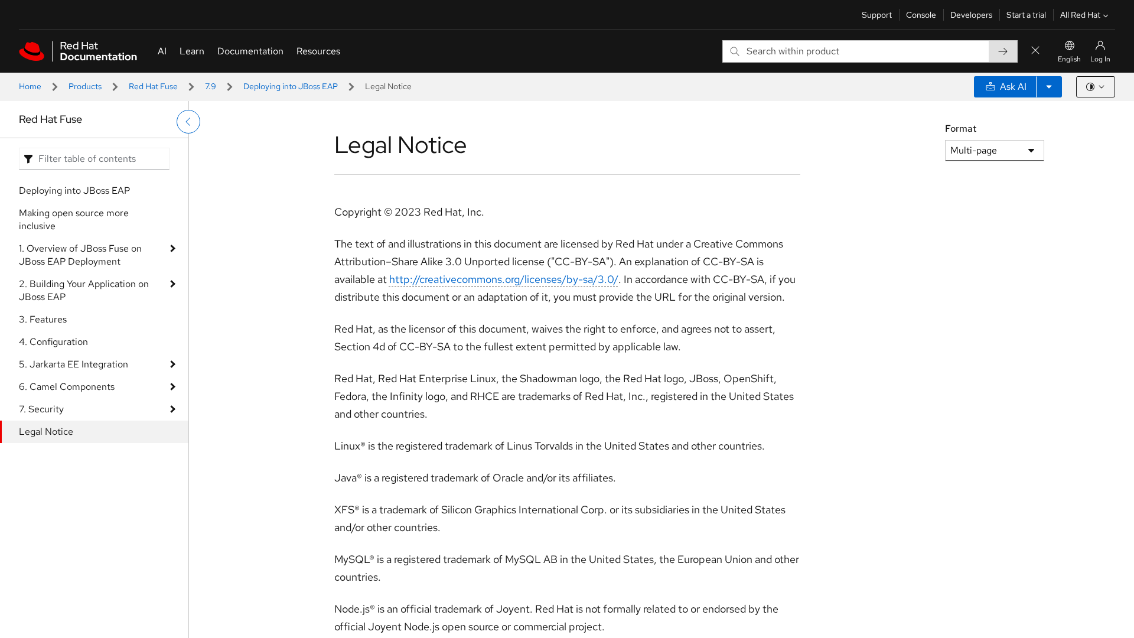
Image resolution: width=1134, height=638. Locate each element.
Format (960, 128)
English (1069, 59)
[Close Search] (1035, 51)
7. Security (41, 409)
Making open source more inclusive (74, 219)
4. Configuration (53, 342)
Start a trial (1026, 14)
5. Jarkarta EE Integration (73, 364)
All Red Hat (1080, 14)
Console (921, 14)
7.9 (210, 86)
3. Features (43, 319)
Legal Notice (46, 431)
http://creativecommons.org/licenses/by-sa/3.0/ (503, 279)
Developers (971, 14)
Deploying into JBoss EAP (290, 86)
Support (877, 14)
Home (30, 86)
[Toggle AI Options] (1049, 86)
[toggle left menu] (188, 122)
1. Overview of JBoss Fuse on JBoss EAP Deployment (80, 255)
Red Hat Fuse (153, 86)
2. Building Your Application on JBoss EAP (84, 290)
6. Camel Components (67, 386)
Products (85, 86)
